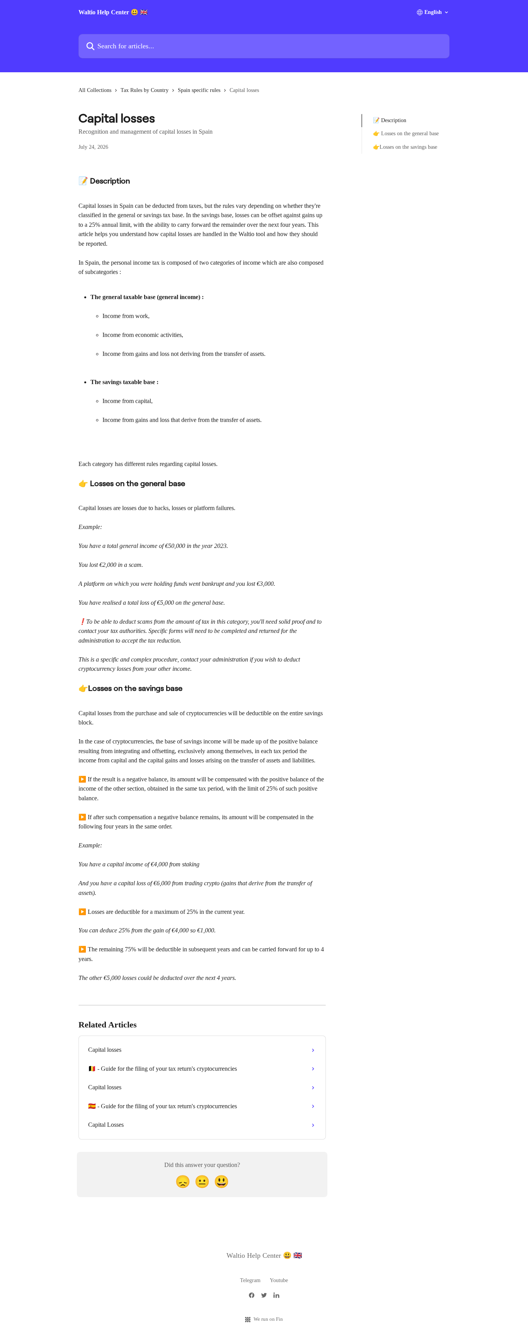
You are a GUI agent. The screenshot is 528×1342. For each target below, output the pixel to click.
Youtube (279, 1280)
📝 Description (389, 120)
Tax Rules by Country (145, 90)
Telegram (250, 1280)
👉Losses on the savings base (405, 147)
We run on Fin (268, 1319)
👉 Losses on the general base (406, 133)
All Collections (94, 90)
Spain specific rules (199, 90)
